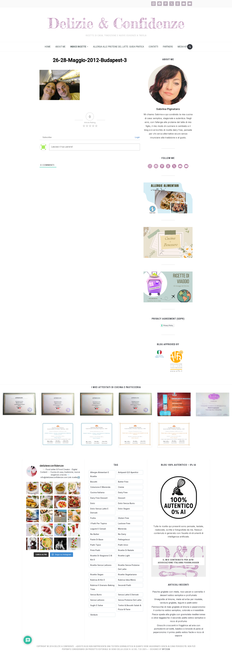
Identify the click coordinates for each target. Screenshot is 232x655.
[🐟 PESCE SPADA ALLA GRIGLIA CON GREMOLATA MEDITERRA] (46, 502)
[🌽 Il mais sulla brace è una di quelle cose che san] (32, 502)
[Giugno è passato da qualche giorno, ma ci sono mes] (60, 544)
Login (137, 137)
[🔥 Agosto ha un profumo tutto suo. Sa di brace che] (32, 516)
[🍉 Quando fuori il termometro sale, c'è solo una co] (46, 530)
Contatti (153, 46)
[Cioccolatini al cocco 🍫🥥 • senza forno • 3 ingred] (32, 544)
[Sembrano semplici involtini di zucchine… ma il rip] (74, 488)
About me (60, 46)
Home (48, 46)
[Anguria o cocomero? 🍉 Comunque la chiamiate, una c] (74, 530)
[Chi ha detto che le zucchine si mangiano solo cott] (32, 530)
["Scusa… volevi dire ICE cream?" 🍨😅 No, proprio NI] (74, 516)
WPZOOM (166, 649)
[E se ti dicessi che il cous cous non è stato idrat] (60, 530)
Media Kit (182, 46)
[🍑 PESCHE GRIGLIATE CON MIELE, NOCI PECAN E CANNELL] (32, 488)
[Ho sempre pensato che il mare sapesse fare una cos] (60, 516)
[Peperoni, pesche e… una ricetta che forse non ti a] (46, 544)
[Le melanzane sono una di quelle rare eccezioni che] (46, 516)
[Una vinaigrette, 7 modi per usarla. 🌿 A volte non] (60, 488)
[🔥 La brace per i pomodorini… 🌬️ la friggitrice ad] (60, 502)
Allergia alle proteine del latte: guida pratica (118, 46)
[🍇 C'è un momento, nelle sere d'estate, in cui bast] (74, 502)
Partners (168, 46)
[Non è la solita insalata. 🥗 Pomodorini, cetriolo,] (46, 488)
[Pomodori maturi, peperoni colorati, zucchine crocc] (74, 544)
